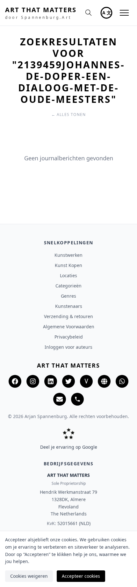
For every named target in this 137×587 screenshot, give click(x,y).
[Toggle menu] (124, 12)
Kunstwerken (68, 255)
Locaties (68, 275)
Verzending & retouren (68, 316)
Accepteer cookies (81, 576)
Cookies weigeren (29, 576)
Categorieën (68, 286)
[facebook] (15, 381)
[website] (104, 381)
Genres (68, 296)
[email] (59, 399)
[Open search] (88, 12)
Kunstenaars (68, 306)
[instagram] (32, 381)
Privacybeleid (68, 337)
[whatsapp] (122, 381)
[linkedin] (50, 381)
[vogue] (86, 381)
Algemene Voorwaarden (68, 327)
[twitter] (68, 381)
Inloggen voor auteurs (68, 347)
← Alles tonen (68, 114)
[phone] (77, 399)
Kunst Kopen (68, 265)
